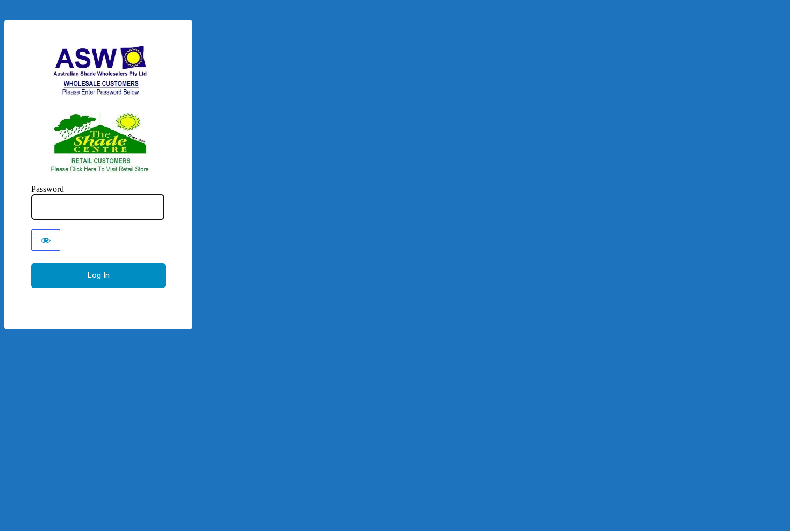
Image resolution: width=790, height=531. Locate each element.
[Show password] (45, 240)
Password (47, 188)
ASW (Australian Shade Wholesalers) (98, 109)
